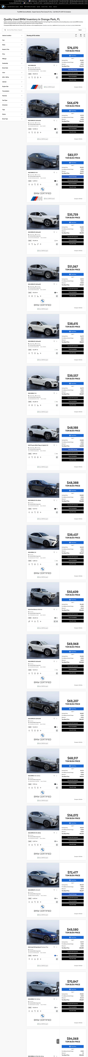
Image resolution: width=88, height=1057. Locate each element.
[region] (73, 63)
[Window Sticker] (57, 621)
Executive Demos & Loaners (13, 6)
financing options (62, 25)
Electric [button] (21, 6)
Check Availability (73, 76)
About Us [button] (55, 6)
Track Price (73, 55)
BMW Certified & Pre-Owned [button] (29, 6)
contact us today (71, 25)
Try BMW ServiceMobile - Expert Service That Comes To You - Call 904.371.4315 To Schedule (44, 12)
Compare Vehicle (78, 87)
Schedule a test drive (47, 25)
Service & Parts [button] (44, 6)
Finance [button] (50, 6)
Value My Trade (72, 80)
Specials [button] (38, 6)
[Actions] (56, 65)
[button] (58, 50)
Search (80, 30)
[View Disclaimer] (40, 77)
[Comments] (57, 77)
